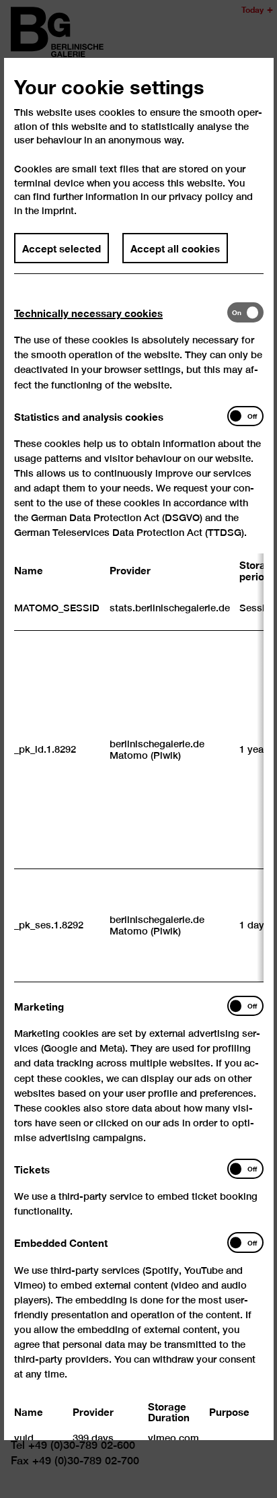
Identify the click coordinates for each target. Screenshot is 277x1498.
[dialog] (138, 749)
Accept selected (61, 247)
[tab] (120, 312)
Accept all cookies (175, 247)
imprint (58, 210)
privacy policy (201, 197)
